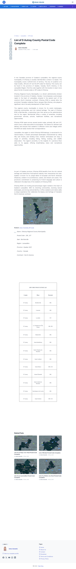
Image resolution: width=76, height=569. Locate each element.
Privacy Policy (44, 559)
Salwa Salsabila (13, 549)
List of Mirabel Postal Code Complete (49, 453)
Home (42, 547)
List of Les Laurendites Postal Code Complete (24, 476)
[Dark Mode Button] (72, 2)
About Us (43, 549)
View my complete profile (11, 553)
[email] (10, 58)
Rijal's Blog (40, 566)
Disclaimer (43, 554)
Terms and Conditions (46, 556)
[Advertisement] (38, 21)
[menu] (4, 2)
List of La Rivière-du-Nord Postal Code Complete (50, 476)
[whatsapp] (10, 49)
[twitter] (10, 46)
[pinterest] (10, 55)
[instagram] (12, 558)
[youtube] (9, 558)
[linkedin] (15, 558)
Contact (42, 552)
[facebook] (10, 43)
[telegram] (10, 52)
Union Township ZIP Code (26, 227)
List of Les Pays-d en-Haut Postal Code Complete (25, 453)
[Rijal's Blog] (38, 2)
